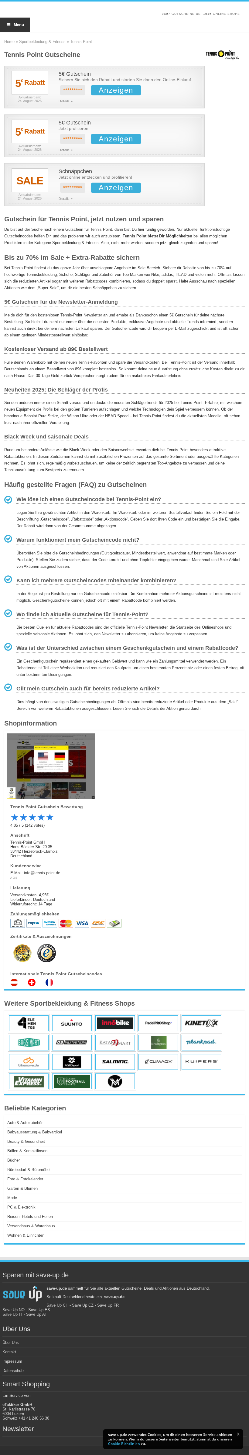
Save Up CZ (83, 1305)
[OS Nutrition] (72, 1042)
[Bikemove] (28, 1062)
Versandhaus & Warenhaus (31, 1226)
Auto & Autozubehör (25, 1122)
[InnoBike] (115, 1023)
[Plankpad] (201, 1042)
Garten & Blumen (22, 1188)
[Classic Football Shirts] (72, 1081)
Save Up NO (13, 1310)
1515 (207, 13)
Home (9, 41)
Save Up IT (12, 1314)
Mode (12, 1197)
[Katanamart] (115, 1042)
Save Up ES (39, 1310)
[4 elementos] (28, 1023)
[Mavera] (115, 1081)
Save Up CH (57, 1305)
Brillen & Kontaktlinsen (27, 1151)
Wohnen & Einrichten (25, 1235)
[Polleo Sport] (72, 1062)
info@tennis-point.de (42, 873)
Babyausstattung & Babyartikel (34, 1132)
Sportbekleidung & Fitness (42, 41)
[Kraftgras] (158, 1042)
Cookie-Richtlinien (124, 1443)
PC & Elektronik (21, 1207)
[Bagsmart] (28, 1042)
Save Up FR (108, 1305)
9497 (166, 13)
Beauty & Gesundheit (26, 1141)
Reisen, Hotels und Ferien (30, 1216)
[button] (238, 1434)
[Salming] (115, 1062)
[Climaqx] (158, 1062)
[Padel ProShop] (158, 1023)
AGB (14, 877)
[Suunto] (72, 1023)
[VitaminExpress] (28, 1081)
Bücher (13, 1160)
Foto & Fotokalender (25, 1179)
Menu (19, 24)
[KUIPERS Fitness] (201, 1062)
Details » (66, 101)
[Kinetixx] (201, 1023)
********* (72, 90)
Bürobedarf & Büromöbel (28, 1169)
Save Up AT (36, 1314)
